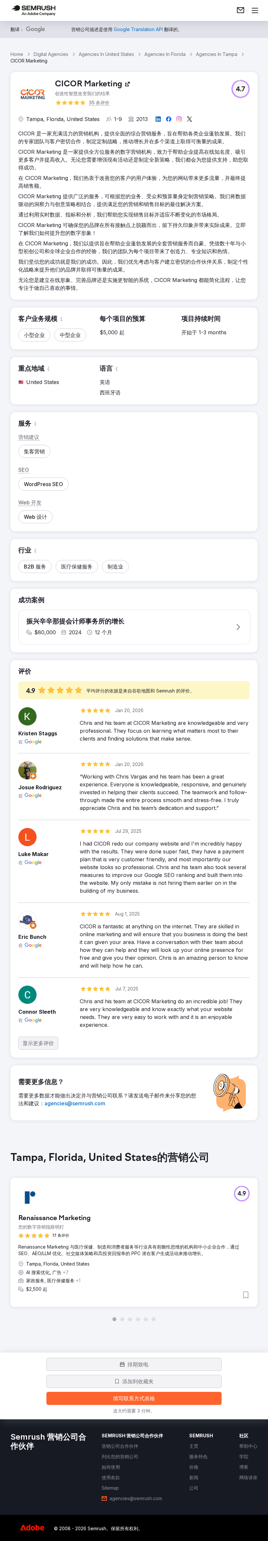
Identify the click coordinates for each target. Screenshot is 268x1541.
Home (16, 54)
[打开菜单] (255, 10)
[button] (240, 89)
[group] (134, 1236)
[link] (240, 10)
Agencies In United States (106, 54)
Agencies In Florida (165, 54)
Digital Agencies (51, 54)
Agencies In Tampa (216, 54)
